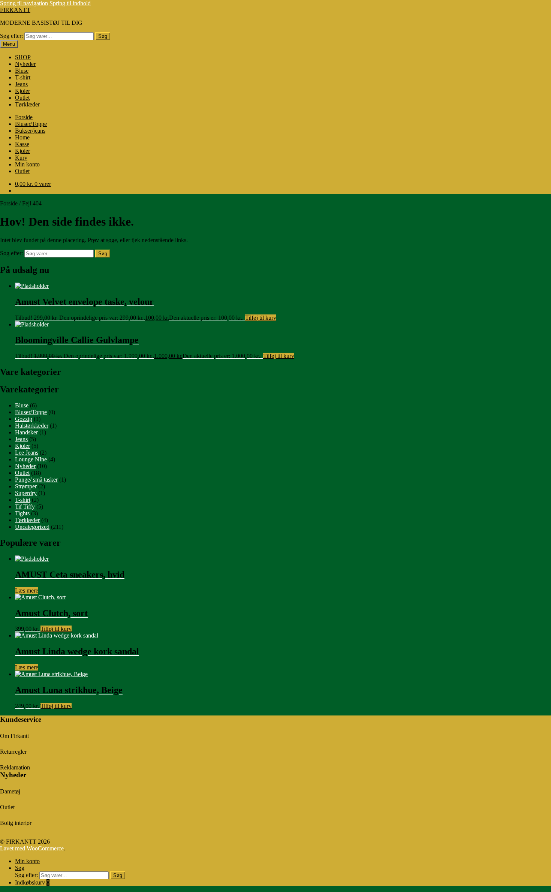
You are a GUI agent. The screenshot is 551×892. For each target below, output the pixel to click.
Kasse (22, 144)
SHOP (23, 57)
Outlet (22, 97)
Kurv (21, 157)
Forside (24, 117)
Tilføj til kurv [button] (260, 317)
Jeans (21, 84)
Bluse (21, 70)
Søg (102, 36)
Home (22, 137)
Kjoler (22, 91)
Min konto (27, 164)
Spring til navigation (24, 3)
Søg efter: (11, 36)
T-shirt (22, 77)
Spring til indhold (70, 3)
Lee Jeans (26, 452)
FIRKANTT (15, 10)
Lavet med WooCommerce (32, 848)
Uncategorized (32, 527)
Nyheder (25, 64)
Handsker (26, 432)
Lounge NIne (31, 459)
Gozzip (23, 419)
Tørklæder (27, 104)
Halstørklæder (31, 425)
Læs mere (26, 590)
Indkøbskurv (32, 882)
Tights (22, 513)
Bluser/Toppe (31, 124)
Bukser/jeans (30, 130)
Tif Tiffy (25, 506)
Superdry (26, 493)
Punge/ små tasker (36, 479)
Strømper (26, 486)
